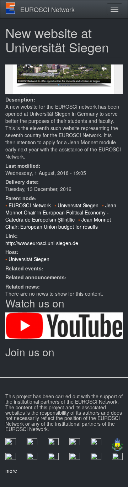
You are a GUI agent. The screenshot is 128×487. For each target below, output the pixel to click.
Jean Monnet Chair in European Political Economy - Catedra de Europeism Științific (60, 212)
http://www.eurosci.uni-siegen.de (41, 243)
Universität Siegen (78, 205)
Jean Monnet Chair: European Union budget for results (58, 223)
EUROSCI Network (47, 9)
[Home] (10, 8)
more (11, 470)
